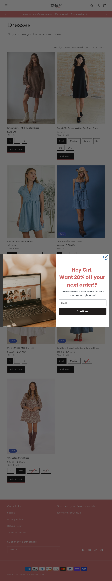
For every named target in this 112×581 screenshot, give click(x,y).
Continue (83, 311)
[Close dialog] (105, 257)
